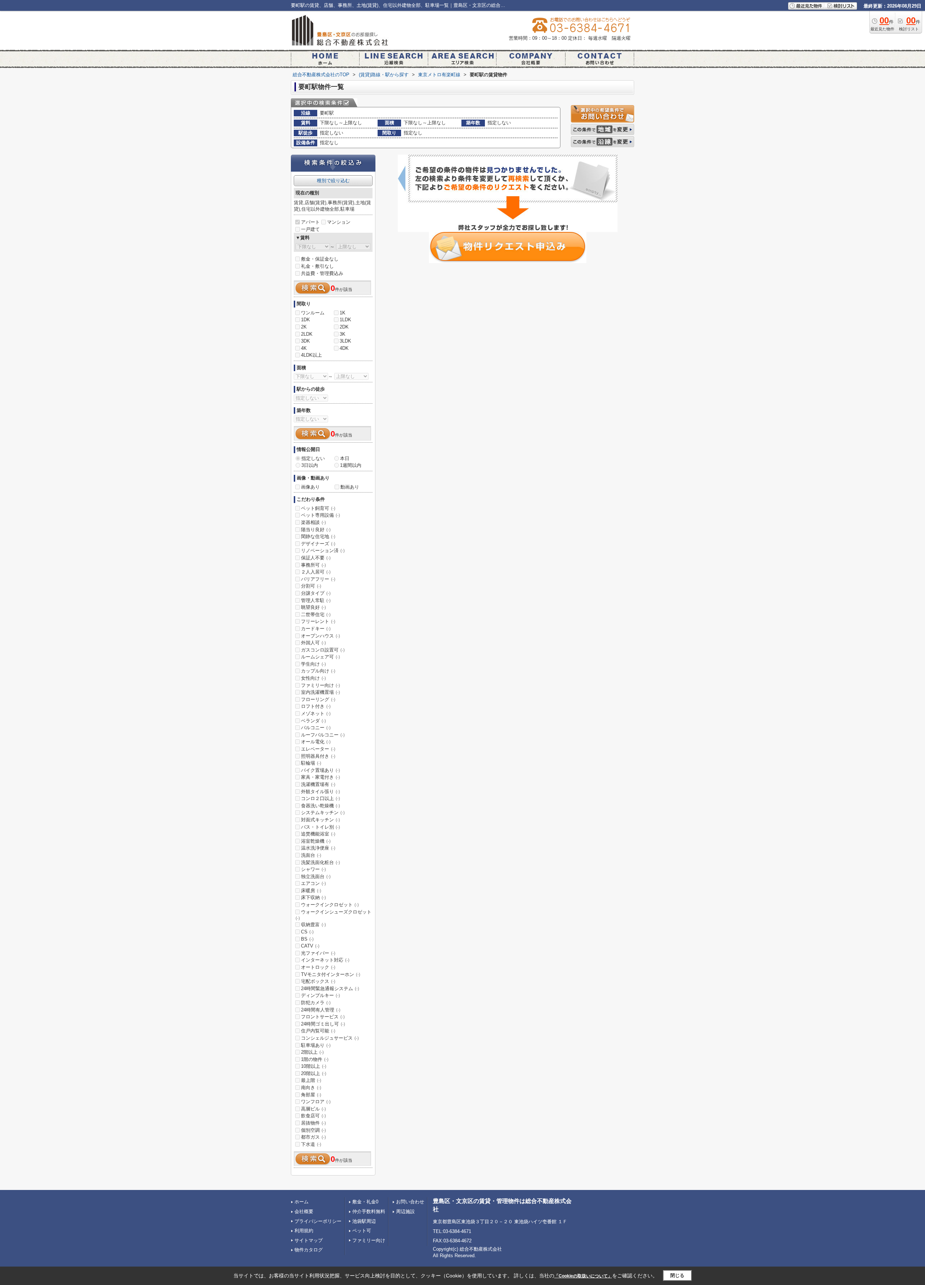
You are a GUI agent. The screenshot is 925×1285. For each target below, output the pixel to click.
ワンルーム (312, 312)
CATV (310, 946)
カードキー (316, 628)
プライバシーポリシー (317, 1221)
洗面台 (311, 855)
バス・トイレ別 (320, 827)
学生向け (313, 664)
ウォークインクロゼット (330, 904)
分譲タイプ (316, 593)
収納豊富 (313, 924)
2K (304, 327)
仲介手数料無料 (368, 1211)
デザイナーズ (318, 543)
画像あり (310, 487)
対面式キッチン (320, 819)
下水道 (311, 1144)
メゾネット (316, 713)
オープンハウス (320, 636)
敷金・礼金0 (365, 1201)
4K (304, 348)
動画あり (349, 487)
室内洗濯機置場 (320, 692)
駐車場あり (316, 1045)
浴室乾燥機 (316, 841)
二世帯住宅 (316, 614)
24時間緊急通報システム (330, 988)
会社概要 (303, 1211)
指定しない (313, 458)
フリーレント (318, 621)
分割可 (311, 586)
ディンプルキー (320, 995)
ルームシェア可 (320, 656)
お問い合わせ (410, 1201)
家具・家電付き (320, 777)
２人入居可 (316, 572)
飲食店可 (313, 1115)
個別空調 (313, 1130)
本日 (344, 458)
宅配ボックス (318, 981)
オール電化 (316, 741)
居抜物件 (313, 1123)
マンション (338, 222)
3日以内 (309, 465)
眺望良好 (313, 607)
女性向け (313, 678)
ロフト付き (316, 706)
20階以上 (313, 1073)
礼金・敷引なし (317, 266)
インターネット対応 (325, 960)
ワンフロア (316, 1101)
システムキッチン (323, 812)
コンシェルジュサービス (330, 1038)
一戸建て (310, 229)
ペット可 (361, 1230)
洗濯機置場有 (318, 784)
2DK (344, 327)
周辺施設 (405, 1211)
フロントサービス (323, 1016)
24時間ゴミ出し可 (323, 1024)
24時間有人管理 (320, 1010)
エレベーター (318, 749)
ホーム (301, 1201)
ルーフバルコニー (323, 735)
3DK (305, 341)
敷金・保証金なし (320, 259)
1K (342, 312)
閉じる (677, 1275)
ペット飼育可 (318, 508)
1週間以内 (350, 465)
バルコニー (316, 727)
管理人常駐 (316, 600)
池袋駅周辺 (364, 1221)
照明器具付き (318, 756)
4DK (344, 348)
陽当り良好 (316, 529)
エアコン (313, 883)
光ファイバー (318, 953)
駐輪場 (311, 763)
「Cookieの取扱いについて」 (583, 1275)
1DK (305, 319)
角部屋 (311, 1094)
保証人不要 (316, 557)
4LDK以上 (311, 355)
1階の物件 (314, 1059)
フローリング (318, 699)
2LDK (307, 334)
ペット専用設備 (320, 515)
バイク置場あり (320, 770)
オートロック (318, 967)
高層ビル (313, 1109)
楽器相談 (313, 522)
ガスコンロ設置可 (323, 650)
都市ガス (313, 1137)
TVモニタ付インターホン (330, 974)
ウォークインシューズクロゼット (333, 915)
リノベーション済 (323, 550)
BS (307, 939)
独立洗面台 (316, 876)
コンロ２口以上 (320, 798)
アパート (310, 222)
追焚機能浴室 (318, 834)
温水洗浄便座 (318, 848)
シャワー (313, 869)
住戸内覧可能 (318, 1030)
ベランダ (313, 720)
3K (342, 334)
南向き (311, 1087)
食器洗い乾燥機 (320, 805)
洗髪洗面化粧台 (320, 862)
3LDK (345, 341)
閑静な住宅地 (318, 536)
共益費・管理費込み (322, 273)
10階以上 (313, 1066)
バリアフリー (318, 579)
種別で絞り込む (333, 180)
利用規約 (303, 1230)
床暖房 (311, 890)
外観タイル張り (320, 791)
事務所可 (313, 565)
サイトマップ (308, 1240)
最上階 (311, 1080)
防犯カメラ (316, 1002)
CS (307, 931)
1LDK (345, 319)
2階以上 (312, 1052)
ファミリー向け (320, 685)
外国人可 (313, 642)
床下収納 (313, 897)
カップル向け (318, 671)
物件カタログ (308, 1249)
